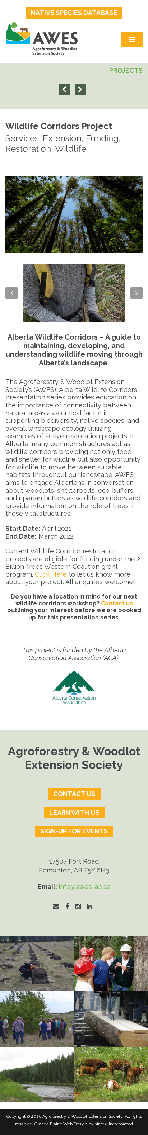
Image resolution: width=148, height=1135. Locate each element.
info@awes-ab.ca (85, 886)
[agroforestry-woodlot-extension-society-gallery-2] (111, 1019)
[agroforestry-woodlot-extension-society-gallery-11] (37, 964)
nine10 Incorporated (113, 1123)
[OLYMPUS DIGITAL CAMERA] (111, 964)
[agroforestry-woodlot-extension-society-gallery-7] (37, 1019)
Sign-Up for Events (74, 831)
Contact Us (74, 794)
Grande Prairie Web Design (60, 1123)
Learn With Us (74, 812)
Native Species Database (74, 12)
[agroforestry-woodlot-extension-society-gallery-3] (37, 1074)
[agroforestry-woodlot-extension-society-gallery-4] (111, 1074)
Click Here (51, 574)
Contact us (117, 603)
